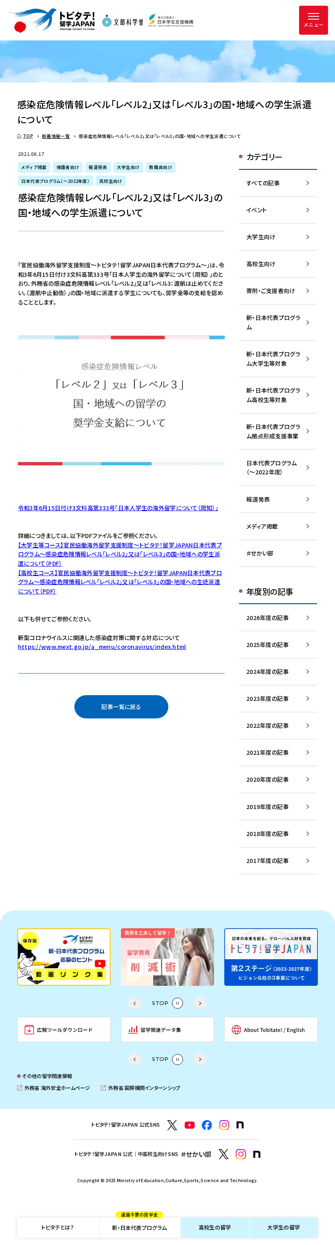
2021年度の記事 (267, 752)
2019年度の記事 (267, 807)
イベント (256, 210)
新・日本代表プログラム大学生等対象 (273, 358)
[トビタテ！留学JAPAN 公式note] (240, 1125)
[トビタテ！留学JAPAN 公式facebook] (207, 1125)
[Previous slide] (134, 1003)
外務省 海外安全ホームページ (53, 1088)
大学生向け (260, 237)
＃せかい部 (259, 553)
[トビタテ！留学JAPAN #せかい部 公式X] (224, 1154)
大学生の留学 (283, 1227)
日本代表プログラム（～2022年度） (271, 467)
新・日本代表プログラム (139, 1225)
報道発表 (258, 499)
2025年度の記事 (267, 644)
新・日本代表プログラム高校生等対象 (273, 395)
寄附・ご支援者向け (270, 291)
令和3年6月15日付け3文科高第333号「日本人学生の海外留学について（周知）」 (118, 508)
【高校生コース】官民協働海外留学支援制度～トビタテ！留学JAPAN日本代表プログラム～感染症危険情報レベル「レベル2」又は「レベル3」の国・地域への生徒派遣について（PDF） (120, 582)
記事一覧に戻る (121, 707)
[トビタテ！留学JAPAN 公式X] (172, 1125)
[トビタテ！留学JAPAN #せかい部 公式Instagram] (241, 1154)
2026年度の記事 (267, 618)
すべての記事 (263, 183)
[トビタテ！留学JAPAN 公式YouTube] (190, 1125)
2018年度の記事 (267, 833)
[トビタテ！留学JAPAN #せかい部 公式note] (257, 1154)
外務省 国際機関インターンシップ (140, 1088)
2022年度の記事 (267, 725)
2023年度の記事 (267, 698)
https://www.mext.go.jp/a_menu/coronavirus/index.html (102, 647)
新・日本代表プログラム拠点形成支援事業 (273, 431)
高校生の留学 (215, 1227)
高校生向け (260, 264)
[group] (137, 957)
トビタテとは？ (57, 1227)
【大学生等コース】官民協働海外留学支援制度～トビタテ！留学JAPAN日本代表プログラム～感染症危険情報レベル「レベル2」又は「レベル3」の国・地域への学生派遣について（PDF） (120, 554)
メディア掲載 (262, 526)
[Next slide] (200, 1003)
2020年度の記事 (267, 779)
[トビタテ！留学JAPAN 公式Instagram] (224, 1125)
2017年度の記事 (267, 860)
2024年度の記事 (267, 671)
